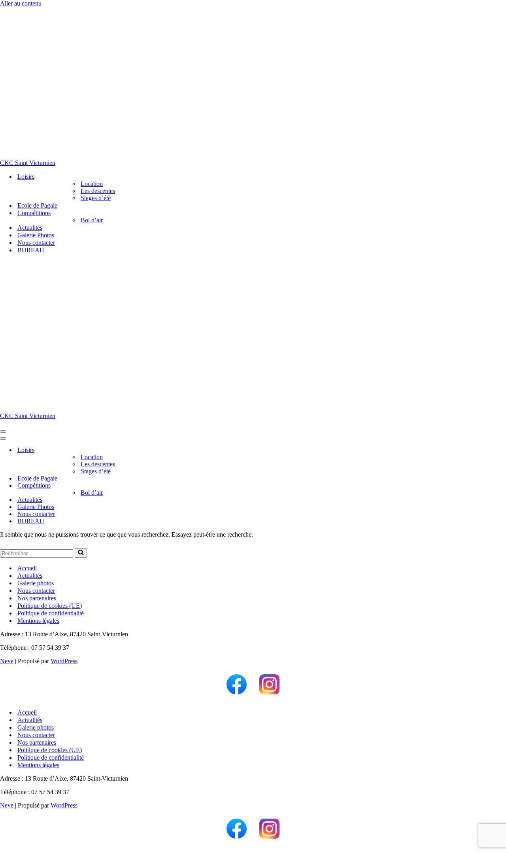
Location (92, 183)
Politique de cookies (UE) (49, 605)
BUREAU (30, 250)
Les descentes (98, 190)
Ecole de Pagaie (37, 205)
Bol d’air (92, 220)
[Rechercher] (81, 553)
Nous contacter (36, 242)
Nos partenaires (36, 598)
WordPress (64, 661)
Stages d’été (96, 198)
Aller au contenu (21, 3)
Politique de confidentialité (50, 613)
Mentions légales (38, 620)
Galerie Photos (35, 235)
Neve (6, 661)
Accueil (27, 568)
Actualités (29, 227)
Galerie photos (35, 583)
